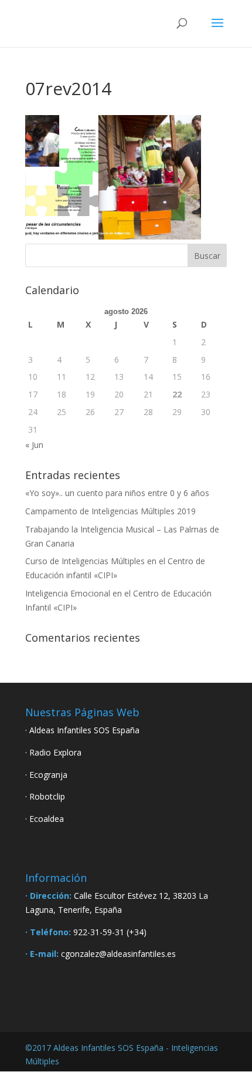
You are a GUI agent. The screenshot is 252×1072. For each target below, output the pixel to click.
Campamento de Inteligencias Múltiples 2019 (110, 511)
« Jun (34, 444)
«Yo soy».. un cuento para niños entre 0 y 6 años (117, 492)
